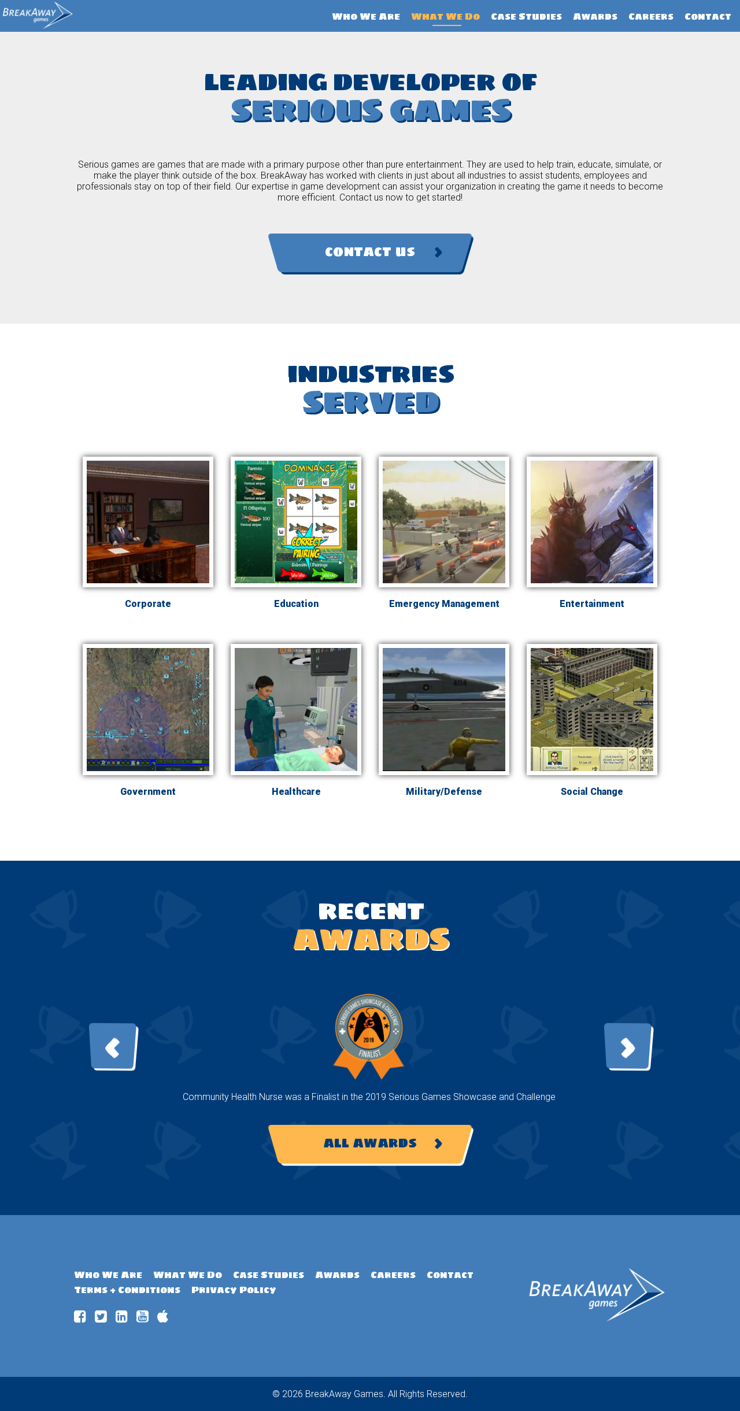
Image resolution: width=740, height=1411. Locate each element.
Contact (707, 16)
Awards (595, 16)
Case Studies (526, 16)
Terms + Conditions (127, 1289)
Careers (651, 16)
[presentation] (113, 1046)
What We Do (445, 16)
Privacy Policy (233, 1289)
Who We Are (366, 16)
